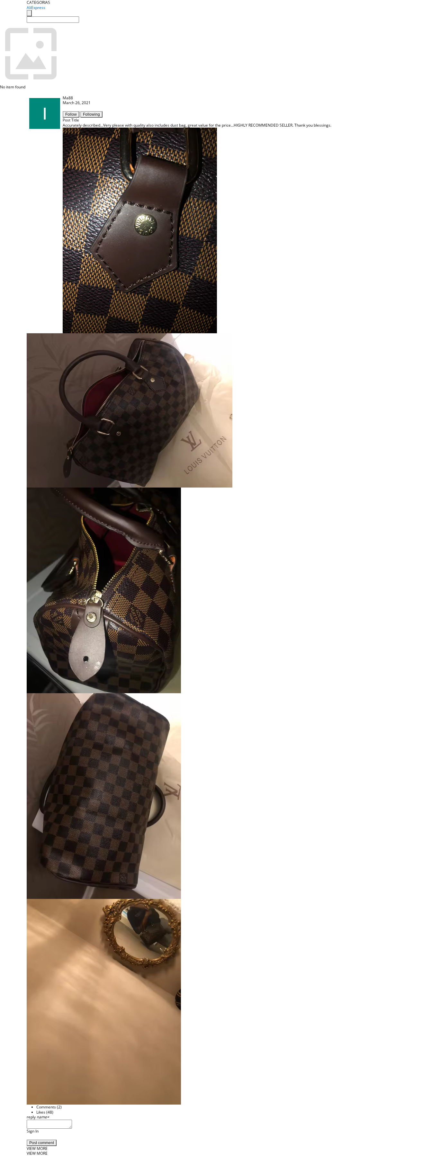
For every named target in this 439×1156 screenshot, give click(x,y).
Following (91, 114)
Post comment (41, 1143)
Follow (71, 114)
